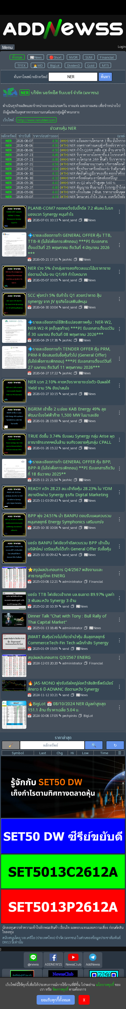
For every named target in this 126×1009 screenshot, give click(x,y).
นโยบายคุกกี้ (105, 984)
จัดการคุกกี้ (60, 989)
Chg (60, 753)
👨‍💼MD (37, 65)
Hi (72, 753)
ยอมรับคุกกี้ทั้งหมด (55, 999)
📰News (36, 57)
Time (104, 753)
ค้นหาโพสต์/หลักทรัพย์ (30, 76)
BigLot (54, 65)
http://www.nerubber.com (36, 119)
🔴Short (55, 57)
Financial (107, 57)
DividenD (73, 65)
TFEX (21, 65)
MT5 (105, 65)
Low (85, 753)
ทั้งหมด (17, 57)
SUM (88, 57)
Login (122, 46)
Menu (7, 47)
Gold (90, 65)
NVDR (73, 57)
